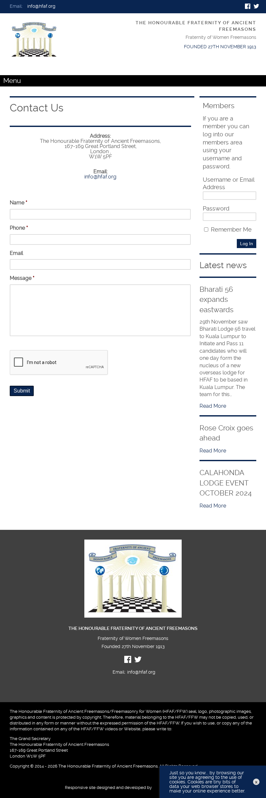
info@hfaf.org (41, 6)
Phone (19, 228)
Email (16, 253)
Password (216, 208)
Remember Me (230, 229)
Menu (12, 81)
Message (22, 278)
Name (18, 203)
